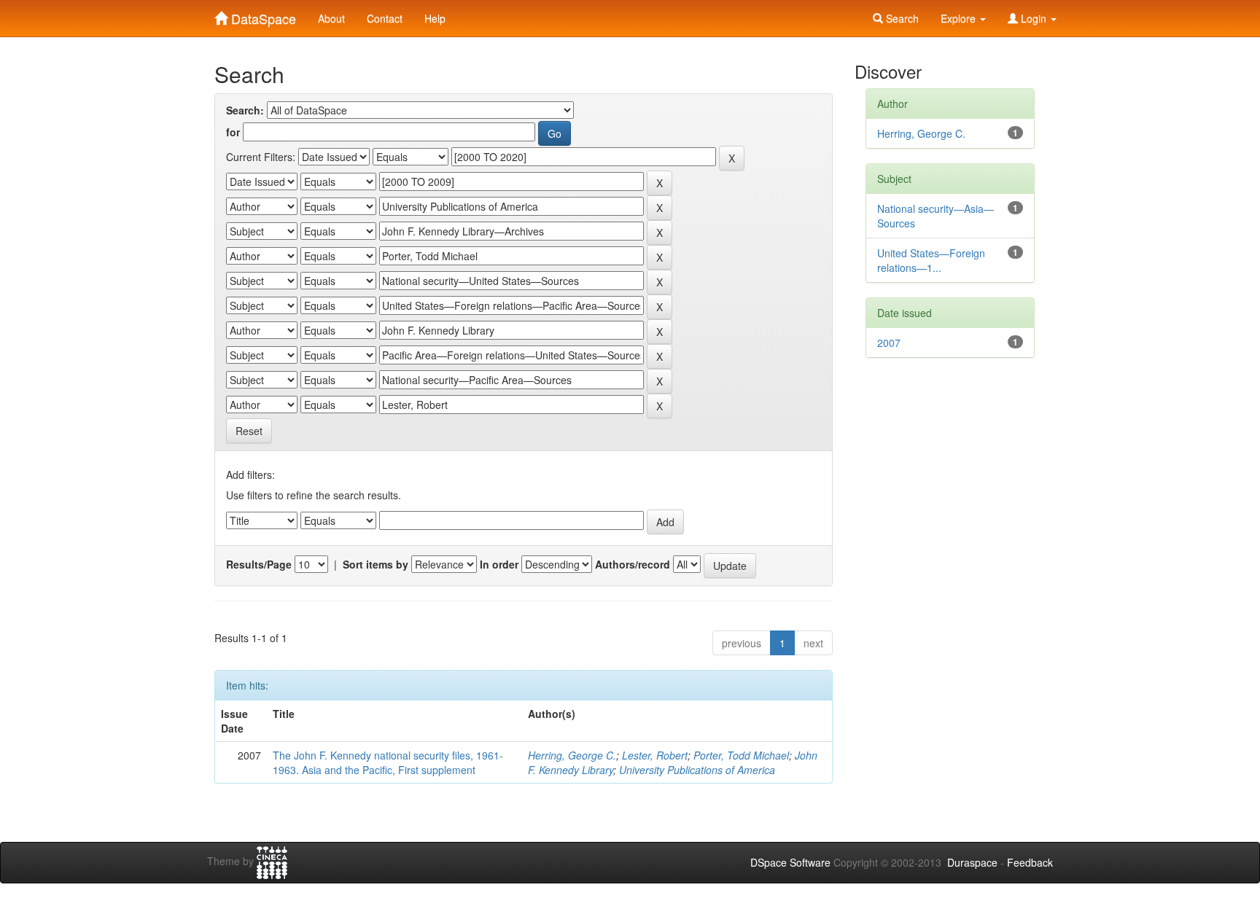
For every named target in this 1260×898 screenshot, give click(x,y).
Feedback (1030, 862)
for (233, 132)
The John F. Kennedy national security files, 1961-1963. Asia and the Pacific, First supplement (388, 762)
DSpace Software (790, 862)
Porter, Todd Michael (741, 755)
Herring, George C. (572, 755)
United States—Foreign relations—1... (931, 260)
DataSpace (262, 15)
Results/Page (259, 564)
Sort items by (375, 564)
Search (901, 18)
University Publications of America (697, 769)
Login (1033, 18)
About (331, 18)
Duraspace (972, 862)
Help (435, 18)
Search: (245, 110)
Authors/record (632, 564)
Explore (960, 18)
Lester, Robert (655, 755)
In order (499, 564)
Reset (249, 430)
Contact (384, 18)
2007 (889, 342)
